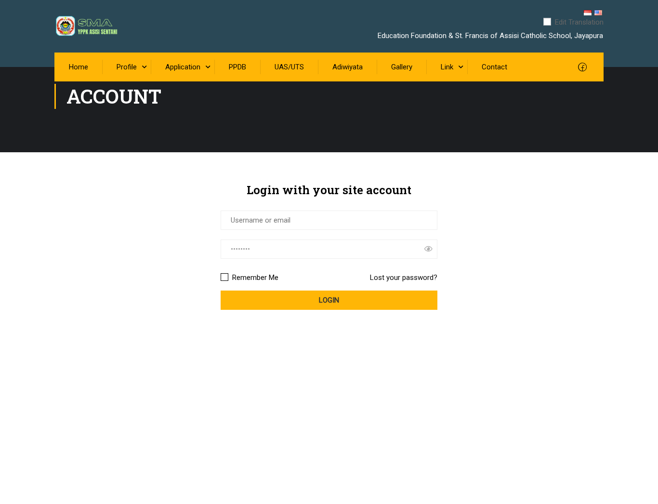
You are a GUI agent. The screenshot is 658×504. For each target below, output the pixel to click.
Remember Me (254, 277)
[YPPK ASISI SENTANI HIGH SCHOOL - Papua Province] (94, 26)
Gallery (401, 67)
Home (78, 67)
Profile (127, 67)
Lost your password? (403, 277)
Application (182, 67)
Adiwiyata (347, 67)
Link (447, 67)
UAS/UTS (289, 67)
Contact (494, 67)
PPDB (237, 67)
